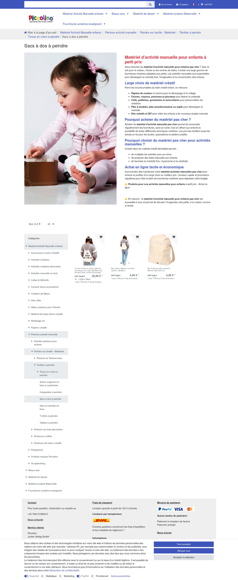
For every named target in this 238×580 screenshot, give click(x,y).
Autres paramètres (120, 576)
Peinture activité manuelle (120, 32)
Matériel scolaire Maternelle (180, 14)
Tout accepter (184, 544)
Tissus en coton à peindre (43, 36)
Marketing (69, 576)
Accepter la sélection (183, 557)
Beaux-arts (119, 14)
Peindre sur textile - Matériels (157, 32)
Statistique (51, 576)
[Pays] (193, 4)
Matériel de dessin (144, 14)
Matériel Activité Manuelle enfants (83, 14)
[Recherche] (150, 4)
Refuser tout (183, 550)
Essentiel (34, 576)
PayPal (85, 576)
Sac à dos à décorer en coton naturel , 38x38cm (122, 269)
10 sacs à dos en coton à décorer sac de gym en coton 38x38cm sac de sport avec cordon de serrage (88, 270)
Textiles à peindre (190, 32)
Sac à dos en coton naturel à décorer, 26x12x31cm (158, 269)
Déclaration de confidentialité (64, 570)
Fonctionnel (102, 576)
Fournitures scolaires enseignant (82, 24)
